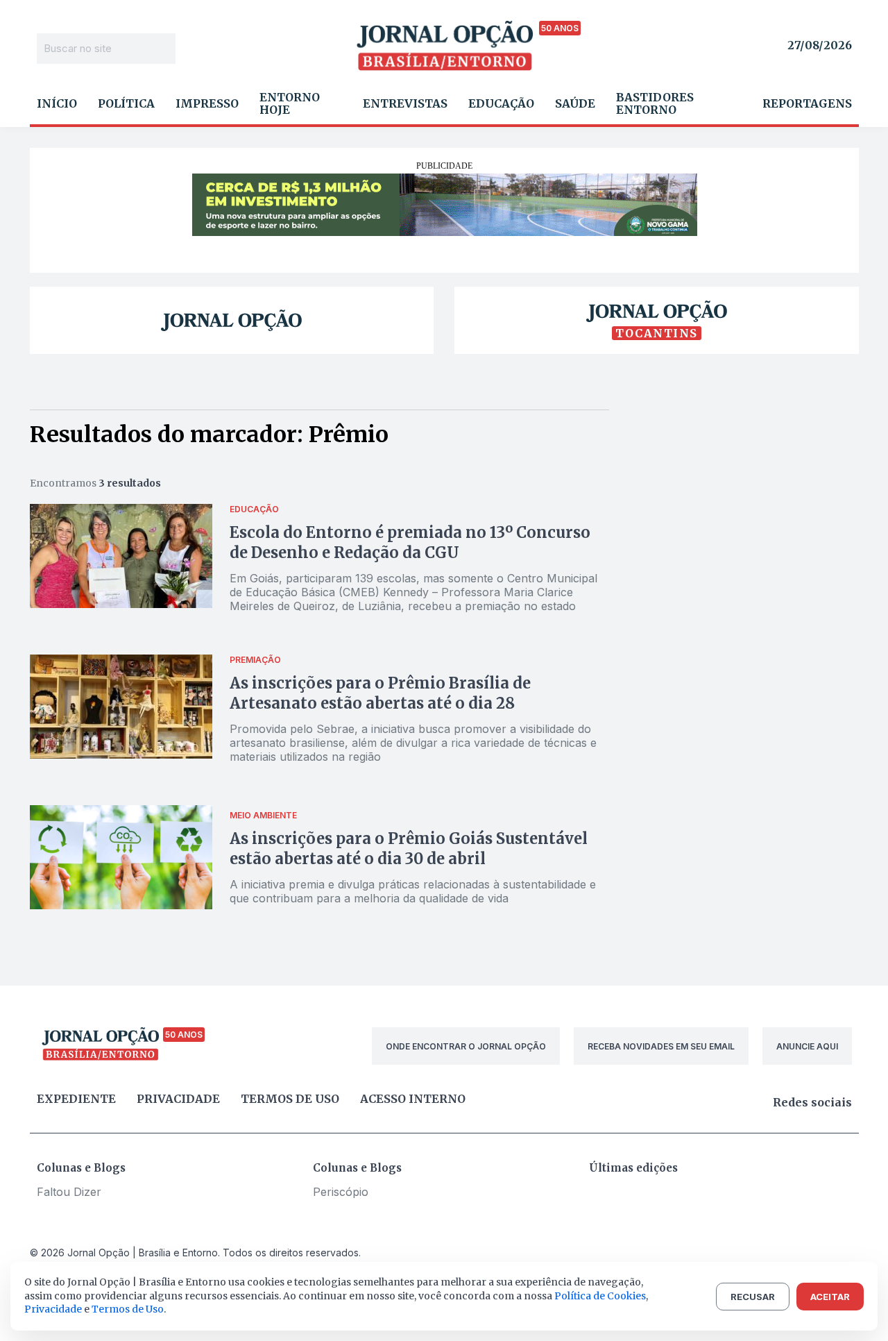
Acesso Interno (413, 1099)
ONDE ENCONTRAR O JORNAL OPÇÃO (466, 1046)
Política (126, 103)
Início (57, 103)
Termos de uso (290, 1099)
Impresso (207, 103)
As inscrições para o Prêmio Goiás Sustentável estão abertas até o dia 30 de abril (409, 848)
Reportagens (807, 103)
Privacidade (178, 1099)
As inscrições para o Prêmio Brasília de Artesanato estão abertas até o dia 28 (380, 693)
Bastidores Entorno (655, 103)
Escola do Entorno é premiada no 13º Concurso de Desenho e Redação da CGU (410, 542)
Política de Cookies (600, 1296)
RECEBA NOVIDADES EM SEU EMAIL (661, 1046)
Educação (501, 103)
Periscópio (340, 1192)
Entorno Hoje (289, 103)
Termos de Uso (128, 1309)
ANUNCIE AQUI (807, 1046)
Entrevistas (405, 103)
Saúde (575, 103)
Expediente (76, 1099)
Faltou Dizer (69, 1192)
